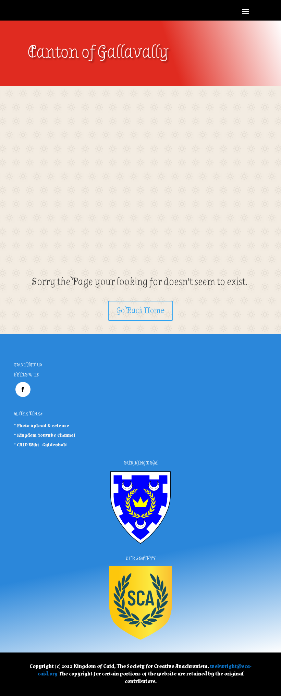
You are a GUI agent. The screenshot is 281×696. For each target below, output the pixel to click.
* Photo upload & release (41, 426)
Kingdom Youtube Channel (46, 435)
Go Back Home (140, 310)
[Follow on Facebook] (22, 389)
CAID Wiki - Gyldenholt (42, 445)
